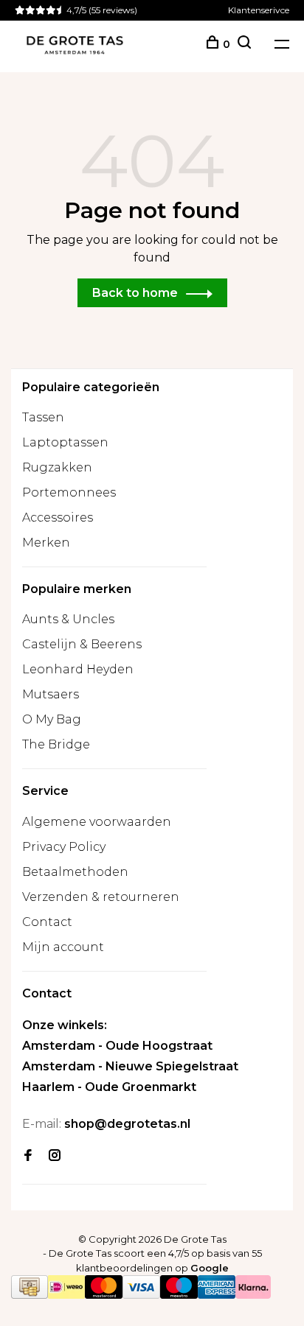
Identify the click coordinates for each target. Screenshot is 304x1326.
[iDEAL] (66, 1295)
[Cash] (29, 1295)
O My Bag (51, 719)
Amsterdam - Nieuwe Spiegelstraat (130, 1066)
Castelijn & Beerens (82, 644)
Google (209, 1268)
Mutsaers (50, 694)
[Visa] (141, 1295)
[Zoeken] (244, 44)
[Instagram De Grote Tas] (55, 1156)
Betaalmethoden (75, 872)
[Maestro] (179, 1295)
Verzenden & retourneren (100, 897)
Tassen (43, 417)
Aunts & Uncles (68, 619)
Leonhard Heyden (78, 669)
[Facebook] (28, 1156)
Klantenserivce (258, 9)
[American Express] (216, 1295)
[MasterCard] (103, 1295)
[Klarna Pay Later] (253, 1295)
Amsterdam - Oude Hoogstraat (117, 1046)
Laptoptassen (65, 442)
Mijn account (63, 947)
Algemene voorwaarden (96, 822)
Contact (47, 922)
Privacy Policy (64, 847)
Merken (46, 543)
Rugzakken (57, 467)
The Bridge (56, 744)
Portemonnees (69, 492)
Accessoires (57, 518)
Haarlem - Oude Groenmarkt (109, 1087)
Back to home (135, 293)
